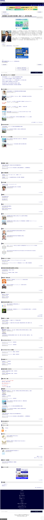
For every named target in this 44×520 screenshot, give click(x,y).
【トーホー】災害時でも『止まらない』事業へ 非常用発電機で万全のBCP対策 (19, 96)
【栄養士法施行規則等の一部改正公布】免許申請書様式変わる (11, 413)
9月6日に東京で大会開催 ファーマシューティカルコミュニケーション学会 (13, 260)
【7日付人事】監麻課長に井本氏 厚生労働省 (14, 186)
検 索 (37, 72)
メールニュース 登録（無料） (6, 386)
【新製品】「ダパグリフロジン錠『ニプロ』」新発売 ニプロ (11, 174)
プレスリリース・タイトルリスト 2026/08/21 (9, 342)
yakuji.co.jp (15, 514)
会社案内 (22, 490)
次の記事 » (40, 64)
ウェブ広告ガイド (4, 484)
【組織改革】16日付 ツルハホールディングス (9, 184)
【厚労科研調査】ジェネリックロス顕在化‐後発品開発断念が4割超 (12, 126)
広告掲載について (22, 498)
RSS (5, 430)
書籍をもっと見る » (40, 456)
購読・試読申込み (22, 495)
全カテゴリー (35, 5)
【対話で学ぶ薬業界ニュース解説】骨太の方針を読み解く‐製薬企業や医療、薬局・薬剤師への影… (17, 322)
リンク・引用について (22, 505)
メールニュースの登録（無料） (22, 69)
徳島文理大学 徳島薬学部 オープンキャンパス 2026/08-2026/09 (17, 279)
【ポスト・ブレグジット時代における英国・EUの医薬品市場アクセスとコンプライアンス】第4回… (22, 245)
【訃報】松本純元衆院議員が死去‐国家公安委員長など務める (16, 230)
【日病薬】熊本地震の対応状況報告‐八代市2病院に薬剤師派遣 (11, 84)
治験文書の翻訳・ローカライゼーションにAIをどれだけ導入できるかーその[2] (19, 111)
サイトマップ (22, 492)
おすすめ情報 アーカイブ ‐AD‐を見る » (37, 122)
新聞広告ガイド (4, 485)
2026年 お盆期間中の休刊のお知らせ (12, 435)
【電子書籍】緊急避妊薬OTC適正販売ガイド (12, 450)
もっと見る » (41, 86)
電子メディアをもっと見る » (38, 457)
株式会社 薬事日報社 (22, 515)
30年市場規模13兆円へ (5, 196)
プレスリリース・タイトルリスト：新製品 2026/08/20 (10, 351)
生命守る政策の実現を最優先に (7, 206)
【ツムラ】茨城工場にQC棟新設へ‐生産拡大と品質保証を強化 (11, 78)
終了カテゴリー (22, 508)
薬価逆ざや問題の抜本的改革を (7, 208)
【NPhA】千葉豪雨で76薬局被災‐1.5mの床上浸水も (10, 81)
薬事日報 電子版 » (9, 45)
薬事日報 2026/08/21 (5, 294)
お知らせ (22, 500)
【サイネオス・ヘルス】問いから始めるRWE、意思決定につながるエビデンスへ (19, 101)
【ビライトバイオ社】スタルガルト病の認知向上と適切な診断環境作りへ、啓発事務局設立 (16, 167)
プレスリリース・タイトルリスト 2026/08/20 (9, 344)
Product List (22, 493)
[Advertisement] (22, 156)
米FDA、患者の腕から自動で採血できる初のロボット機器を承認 (17, 138)
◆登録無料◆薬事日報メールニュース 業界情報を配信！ (11, 61)
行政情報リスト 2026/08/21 (6, 361)
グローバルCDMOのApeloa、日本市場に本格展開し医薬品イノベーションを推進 (19, 116)
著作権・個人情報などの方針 (22, 503)
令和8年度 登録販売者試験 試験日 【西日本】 (9, 373)
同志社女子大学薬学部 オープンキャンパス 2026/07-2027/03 (16, 284)
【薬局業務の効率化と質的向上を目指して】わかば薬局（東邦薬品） (17, 215)
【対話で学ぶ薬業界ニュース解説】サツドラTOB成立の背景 (11, 320)
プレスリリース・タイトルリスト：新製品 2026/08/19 (10, 354)
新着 (31, 5)
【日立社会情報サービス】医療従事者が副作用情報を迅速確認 (16, 91)
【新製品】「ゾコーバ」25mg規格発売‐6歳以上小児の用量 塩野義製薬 (13, 177)
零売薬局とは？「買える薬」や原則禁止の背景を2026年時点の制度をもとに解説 (19, 390)
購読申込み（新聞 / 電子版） (6, 381)
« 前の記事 (4, 64)
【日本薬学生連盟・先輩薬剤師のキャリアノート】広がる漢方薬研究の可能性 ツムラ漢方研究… (22, 309)
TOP (1, 519)
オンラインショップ (5, 384)
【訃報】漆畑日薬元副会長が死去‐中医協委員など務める (15, 235)
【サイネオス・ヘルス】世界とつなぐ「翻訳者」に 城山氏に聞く (17, 106)
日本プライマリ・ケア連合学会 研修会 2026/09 (9, 272)
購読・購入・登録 (40, 5)
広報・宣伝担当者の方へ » (39, 487)
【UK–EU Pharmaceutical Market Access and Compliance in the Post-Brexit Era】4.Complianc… (21, 250)
